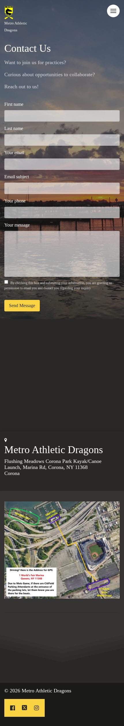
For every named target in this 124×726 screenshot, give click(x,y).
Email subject (16, 176)
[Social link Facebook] (12, 708)
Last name (13, 128)
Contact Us (27, 48)
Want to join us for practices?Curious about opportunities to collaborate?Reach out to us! (49, 74)
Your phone (15, 200)
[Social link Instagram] (36, 708)
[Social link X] (24, 708)
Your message (17, 225)
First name (13, 104)
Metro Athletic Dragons (53, 449)
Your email (14, 152)
